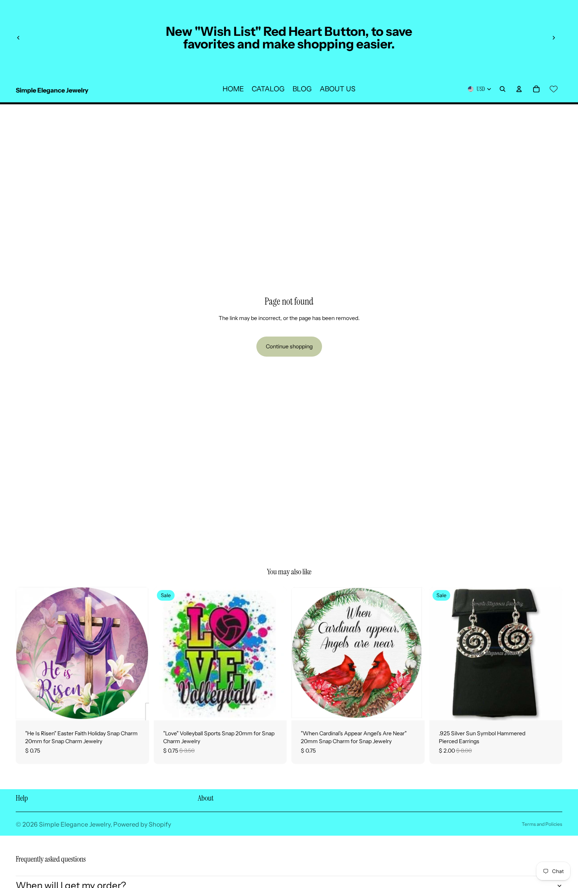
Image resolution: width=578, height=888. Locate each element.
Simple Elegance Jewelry (74, 824)
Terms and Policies (542, 824)
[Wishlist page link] (554, 89)
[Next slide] (553, 37)
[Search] (502, 89)
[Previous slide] (18, 37)
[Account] (519, 89)
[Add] (137, 708)
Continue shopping (289, 346)
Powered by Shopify (142, 824)
